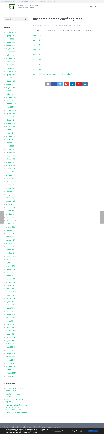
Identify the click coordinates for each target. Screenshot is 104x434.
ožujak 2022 (10, 204)
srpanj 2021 (10, 230)
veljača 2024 (10, 130)
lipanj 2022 (10, 194)
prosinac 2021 (11, 214)
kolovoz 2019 (11, 305)
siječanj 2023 (10, 172)
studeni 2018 (11, 334)
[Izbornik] (91, 7)
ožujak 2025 (10, 87)
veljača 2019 (10, 324)
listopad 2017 (11, 373)
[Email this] (48, 84)
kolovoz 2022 (11, 188)
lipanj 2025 (10, 78)
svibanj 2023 (10, 159)
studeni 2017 (11, 370)
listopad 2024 (11, 104)
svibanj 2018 (10, 353)
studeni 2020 (11, 256)
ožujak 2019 (10, 321)
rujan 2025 (10, 68)
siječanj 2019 (10, 327)
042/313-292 (43, 1)
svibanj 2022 (10, 198)
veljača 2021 (10, 246)
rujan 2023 (10, 146)
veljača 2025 (10, 91)
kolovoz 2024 (11, 110)
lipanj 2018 (10, 350)
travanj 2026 (10, 45)
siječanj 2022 (10, 211)
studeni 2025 (11, 61)
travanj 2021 (10, 240)
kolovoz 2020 (11, 266)
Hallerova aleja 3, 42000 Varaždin (28, 1)
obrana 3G (37, 35)
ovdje (81, 431)
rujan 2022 (10, 185)
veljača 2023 (10, 169)
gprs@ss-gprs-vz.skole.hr (10, 1)
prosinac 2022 (11, 175)
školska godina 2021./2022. (71, 26)
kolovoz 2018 (11, 344)
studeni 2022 (11, 178)
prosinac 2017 (11, 366)
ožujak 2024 (10, 126)
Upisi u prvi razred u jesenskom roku (13, 395)
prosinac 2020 (11, 253)
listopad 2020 (11, 259)
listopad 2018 (11, 337)
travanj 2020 (10, 279)
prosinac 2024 (11, 97)
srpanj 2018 (10, 347)
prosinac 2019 (11, 292)
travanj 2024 (10, 123)
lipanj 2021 (10, 233)
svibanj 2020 (10, 276)
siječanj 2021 (10, 250)
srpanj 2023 (10, 152)
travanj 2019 (10, 318)
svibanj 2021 (10, 237)
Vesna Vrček (53, 26)
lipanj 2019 (10, 311)
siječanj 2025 (10, 94)
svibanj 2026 (10, 42)
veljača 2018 (10, 363)
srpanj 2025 (10, 74)
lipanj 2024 (10, 117)
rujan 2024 (10, 107)
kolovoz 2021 (11, 227)
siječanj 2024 (10, 133)
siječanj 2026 (10, 55)
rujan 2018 (10, 340)
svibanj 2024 (10, 120)
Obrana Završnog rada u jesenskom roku (15, 389)
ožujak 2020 (10, 282)
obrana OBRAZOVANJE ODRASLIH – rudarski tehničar (53, 74)
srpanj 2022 (10, 191)
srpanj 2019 (10, 308)
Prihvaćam (93, 431)
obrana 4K (37, 69)
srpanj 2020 (10, 269)
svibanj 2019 (10, 314)
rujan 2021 (10, 224)
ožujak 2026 (10, 49)
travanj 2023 (10, 162)
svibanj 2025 (10, 81)
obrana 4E (37, 59)
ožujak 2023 (10, 165)
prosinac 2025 (11, 58)
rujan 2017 (10, 376)
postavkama (57, 431)
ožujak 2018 (10, 360)
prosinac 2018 (11, 331)
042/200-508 (53, 1)
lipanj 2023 (10, 156)
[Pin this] (79, 84)
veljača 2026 (10, 52)
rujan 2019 (10, 301)
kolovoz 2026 (11, 32)
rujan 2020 (10, 263)
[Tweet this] (60, 84)
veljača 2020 (10, 285)
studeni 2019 (11, 295)
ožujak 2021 (10, 243)
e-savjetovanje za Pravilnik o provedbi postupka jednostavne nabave (16, 407)
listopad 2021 (11, 220)
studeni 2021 (11, 217)
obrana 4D (37, 55)
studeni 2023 (11, 139)
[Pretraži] (95, 6)
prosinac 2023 (11, 136)
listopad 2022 (11, 181)
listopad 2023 (11, 143)
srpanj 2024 (10, 113)
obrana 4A (37, 45)
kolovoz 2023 (11, 149)
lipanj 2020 (10, 272)
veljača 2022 (10, 207)
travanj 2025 (10, 84)
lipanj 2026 (10, 39)
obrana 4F (37, 64)
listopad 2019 (11, 298)
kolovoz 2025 (11, 71)
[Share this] (54, 84)
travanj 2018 (10, 357)
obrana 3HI (37, 40)
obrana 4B (37, 50)
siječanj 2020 (10, 288)
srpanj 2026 (10, 36)
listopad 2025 (11, 65)
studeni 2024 (11, 100)
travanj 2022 (10, 201)
